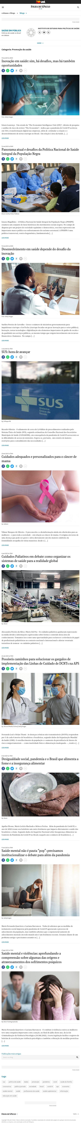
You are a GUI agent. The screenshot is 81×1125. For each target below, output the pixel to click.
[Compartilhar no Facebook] (3, 70)
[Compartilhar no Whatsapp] (7, 70)
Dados (26, 1082)
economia (65, 1086)
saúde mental (7, 1091)
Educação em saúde (10, 1096)
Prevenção (35, 1082)
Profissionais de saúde (31, 1091)
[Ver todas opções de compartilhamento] (16, 71)
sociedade (32, 1086)
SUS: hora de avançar (16, 352)
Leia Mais (5, 138)
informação (64, 1091)
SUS (4, 1082)
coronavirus (7, 1086)
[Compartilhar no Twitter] (12, 70)
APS (57, 1086)
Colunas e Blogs (8, 13)
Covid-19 (50, 1086)
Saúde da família (66, 1082)
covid (55, 1082)
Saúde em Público (11, 30)
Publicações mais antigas (11, 1054)
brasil (42, 1086)
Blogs (22, 13)
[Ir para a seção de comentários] (21, 70)
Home (39, 43)
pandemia (46, 1082)
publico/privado (20, 1086)
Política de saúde (15, 1082)
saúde (18, 1091)
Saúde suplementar (49, 1091)
